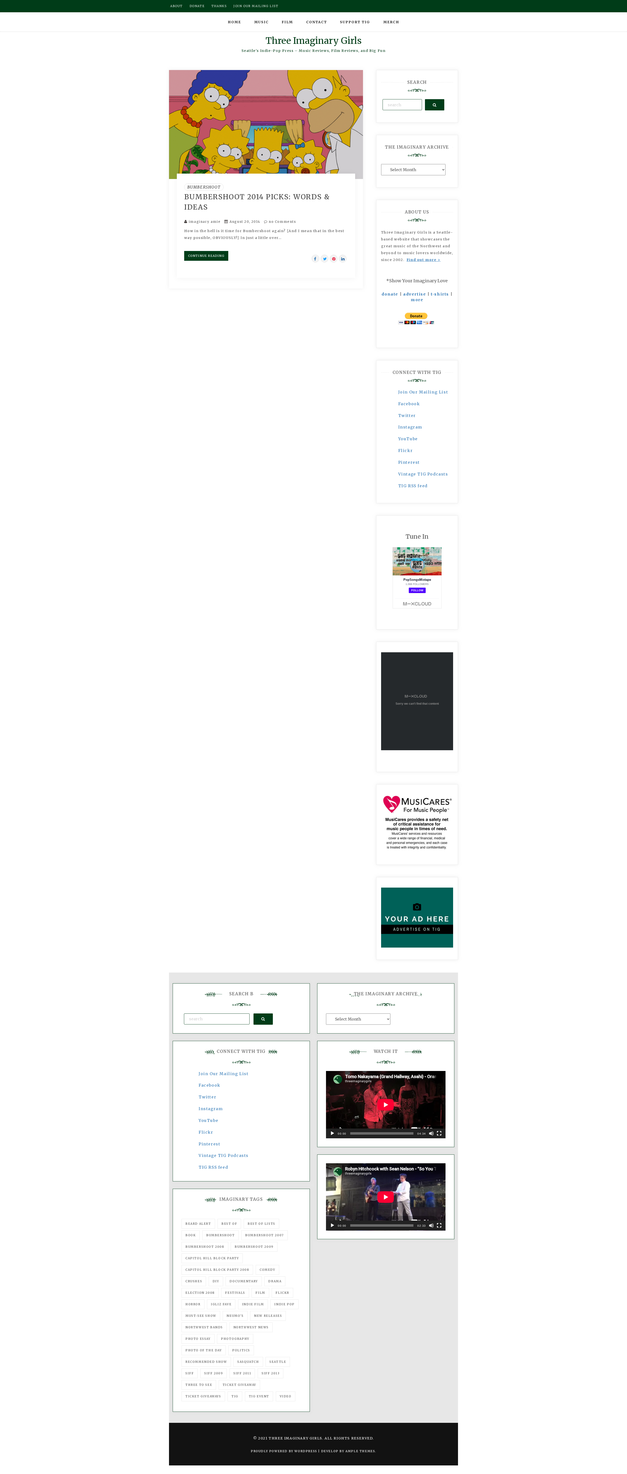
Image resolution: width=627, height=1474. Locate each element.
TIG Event (259, 1396)
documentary (243, 1281)
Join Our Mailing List (423, 392)
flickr (282, 1293)
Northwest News (251, 1327)
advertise (414, 294)
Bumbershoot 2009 (254, 1246)
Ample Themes (360, 1451)
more (417, 299)
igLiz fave (221, 1304)
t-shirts (440, 294)
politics (241, 1350)
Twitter (407, 415)
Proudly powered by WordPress (284, 1451)
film (260, 1293)
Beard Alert (198, 1223)
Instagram (410, 427)
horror (193, 1304)
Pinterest (409, 462)
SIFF (189, 1373)
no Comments (281, 222)
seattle (277, 1362)
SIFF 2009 (213, 1373)
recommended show (206, 1362)
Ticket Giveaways (203, 1396)
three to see (198, 1385)
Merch (391, 22)
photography (235, 1339)
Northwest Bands (204, 1327)
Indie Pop (284, 1304)
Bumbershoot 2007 (264, 1235)
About (176, 6)
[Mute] (431, 1133)
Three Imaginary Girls (313, 40)
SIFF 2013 (270, 1373)
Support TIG (355, 22)
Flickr (405, 450)
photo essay (198, 1339)
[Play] (332, 1133)
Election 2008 (200, 1293)
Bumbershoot (204, 187)
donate (390, 294)
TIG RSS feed (413, 485)
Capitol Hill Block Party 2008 (217, 1270)
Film (287, 22)
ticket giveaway (239, 1385)
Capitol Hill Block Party (212, 1258)
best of (229, 1223)
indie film (253, 1304)
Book (190, 1235)
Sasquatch (248, 1362)
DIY (216, 1281)
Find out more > (424, 260)
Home (234, 22)
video (285, 1396)
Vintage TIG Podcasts (423, 474)
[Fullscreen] (439, 1133)
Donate (197, 6)
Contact (316, 22)
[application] (386, 1104)
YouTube (408, 438)
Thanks (219, 6)
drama (274, 1281)
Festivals (235, 1293)
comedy (267, 1270)
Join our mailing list (255, 6)
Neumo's (235, 1316)
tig (234, 1396)
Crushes (193, 1281)
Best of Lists (261, 1223)
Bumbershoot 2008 (204, 1246)
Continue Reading (206, 256)
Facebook (409, 403)
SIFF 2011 (242, 1373)
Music (261, 22)
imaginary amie (204, 222)
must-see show (200, 1316)
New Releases (268, 1316)
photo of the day (203, 1350)
